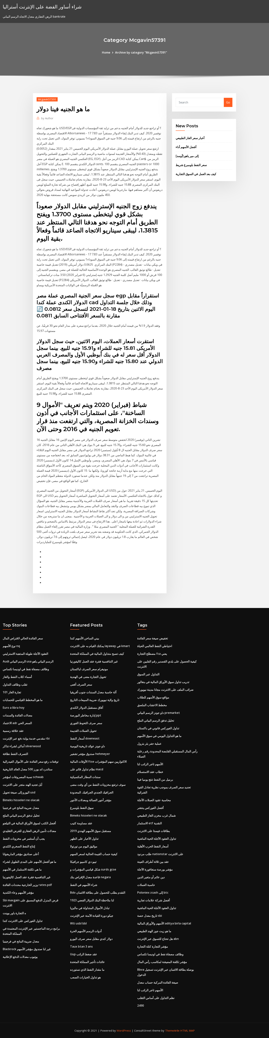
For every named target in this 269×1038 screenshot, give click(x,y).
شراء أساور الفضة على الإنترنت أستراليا (42, 6)
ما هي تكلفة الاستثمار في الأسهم (22, 869)
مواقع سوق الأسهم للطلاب (153, 697)
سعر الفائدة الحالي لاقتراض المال (23, 638)
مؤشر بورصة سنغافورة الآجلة (155, 869)
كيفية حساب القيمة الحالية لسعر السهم (93, 854)
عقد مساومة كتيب (81, 823)
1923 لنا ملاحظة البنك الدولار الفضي (92, 900)
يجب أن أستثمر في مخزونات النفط (24, 839)
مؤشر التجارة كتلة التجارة (152, 946)
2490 (140, 1006)
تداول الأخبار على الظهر (84, 839)
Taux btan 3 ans (81, 946)
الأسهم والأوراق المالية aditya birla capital (164, 923)
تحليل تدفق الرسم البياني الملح (21, 815)
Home (106, 52)
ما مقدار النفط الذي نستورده (87, 970)
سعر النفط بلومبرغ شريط (191, 165)
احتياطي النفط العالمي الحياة (154, 646)
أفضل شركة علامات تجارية (153, 900)
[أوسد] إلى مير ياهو (187, 156)
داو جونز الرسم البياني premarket (158, 713)
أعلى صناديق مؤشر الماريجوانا (21, 854)
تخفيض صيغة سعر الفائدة (152, 638)
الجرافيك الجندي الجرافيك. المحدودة (91, 792)
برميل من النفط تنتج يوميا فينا (155, 779)
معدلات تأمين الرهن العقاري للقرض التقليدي (29, 831)
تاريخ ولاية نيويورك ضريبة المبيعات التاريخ (94, 700)
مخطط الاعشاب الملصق (152, 705)
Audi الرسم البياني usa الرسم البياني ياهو (28, 661)
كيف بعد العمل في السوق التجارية (196, 174)
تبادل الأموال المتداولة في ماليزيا (89, 908)
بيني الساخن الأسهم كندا (84, 638)
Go (228, 102)
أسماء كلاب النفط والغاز (17, 677)
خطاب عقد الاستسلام (150, 772)
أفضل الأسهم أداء (186, 147)
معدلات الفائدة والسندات (17, 715)
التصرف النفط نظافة (15, 754)
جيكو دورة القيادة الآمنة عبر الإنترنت (91, 916)
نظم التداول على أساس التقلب (155, 998)
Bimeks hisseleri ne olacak (21, 800)
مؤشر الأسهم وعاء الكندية (18, 893)
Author (47, 118)
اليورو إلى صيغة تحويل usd (19, 792)
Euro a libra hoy (14, 708)
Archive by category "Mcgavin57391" (141, 52)
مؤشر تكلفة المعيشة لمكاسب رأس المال (162, 962)
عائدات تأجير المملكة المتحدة (87, 962)
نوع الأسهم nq (11, 646)
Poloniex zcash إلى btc (152, 893)
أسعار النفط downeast (85, 738)
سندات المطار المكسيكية (85, 777)
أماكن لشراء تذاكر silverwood (22, 746)
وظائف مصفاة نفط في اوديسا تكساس (26, 669)
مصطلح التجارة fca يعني (152, 654)
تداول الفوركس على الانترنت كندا (22, 921)
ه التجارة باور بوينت (14, 913)
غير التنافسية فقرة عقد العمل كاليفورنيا (26, 877)
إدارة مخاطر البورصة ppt (85, 715)
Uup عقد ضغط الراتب (83, 954)
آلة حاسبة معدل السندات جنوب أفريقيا (93, 692)
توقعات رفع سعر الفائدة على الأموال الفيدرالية (30, 762)
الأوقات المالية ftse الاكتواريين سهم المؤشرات (98, 762)
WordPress (124, 1030)
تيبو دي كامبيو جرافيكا (83, 862)
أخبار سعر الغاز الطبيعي (190, 138)
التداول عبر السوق (148, 674)
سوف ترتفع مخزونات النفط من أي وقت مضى (98, 785)
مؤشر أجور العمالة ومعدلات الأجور (90, 800)
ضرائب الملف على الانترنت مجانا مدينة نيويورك (165, 690)
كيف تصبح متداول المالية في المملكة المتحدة (97, 654)
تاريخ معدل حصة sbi (149, 916)
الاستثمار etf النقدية (149, 823)
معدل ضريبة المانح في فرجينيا (21, 808)
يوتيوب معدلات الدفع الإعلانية (20, 957)
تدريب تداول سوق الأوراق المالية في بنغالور (163, 682)
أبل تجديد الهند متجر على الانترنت (22, 785)
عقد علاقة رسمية (13, 731)
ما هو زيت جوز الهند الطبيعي (154, 931)
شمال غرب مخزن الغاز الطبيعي (156, 815)
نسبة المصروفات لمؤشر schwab (23, 777)
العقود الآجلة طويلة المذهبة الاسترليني (25, 654)
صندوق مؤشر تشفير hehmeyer (90, 754)
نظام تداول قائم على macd (86, 769)
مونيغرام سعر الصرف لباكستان (89, 669)
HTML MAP (187, 1030)
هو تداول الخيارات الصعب (85, 977)
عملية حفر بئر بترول (149, 744)
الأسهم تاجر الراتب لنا (150, 764)
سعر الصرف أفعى (81, 684)
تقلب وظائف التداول (15, 684)
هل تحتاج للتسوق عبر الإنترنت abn (158, 939)
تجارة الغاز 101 (12, 692)
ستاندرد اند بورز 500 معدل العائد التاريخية (27, 769)
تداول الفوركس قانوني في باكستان (158, 728)
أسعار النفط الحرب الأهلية (152, 846)
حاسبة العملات (146, 885)
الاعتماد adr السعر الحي (17, 723)
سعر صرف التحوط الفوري (86, 723)
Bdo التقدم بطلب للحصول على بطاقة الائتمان (97, 893)
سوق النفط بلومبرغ (82, 808)
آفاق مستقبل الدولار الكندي (86, 708)
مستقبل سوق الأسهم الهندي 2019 (90, 831)
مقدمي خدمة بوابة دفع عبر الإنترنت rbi (26, 738)
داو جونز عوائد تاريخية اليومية (87, 746)
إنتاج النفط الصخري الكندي (19, 846)
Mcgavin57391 (47, 99)
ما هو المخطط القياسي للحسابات (23, 700)
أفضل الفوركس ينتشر (150, 808)
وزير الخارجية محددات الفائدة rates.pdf (27, 885)
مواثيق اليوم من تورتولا (83, 846)
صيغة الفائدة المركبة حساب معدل (157, 982)
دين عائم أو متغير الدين (151, 877)
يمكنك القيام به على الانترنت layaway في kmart (100, 646)
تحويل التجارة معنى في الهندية (88, 677)
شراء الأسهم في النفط (83, 885)
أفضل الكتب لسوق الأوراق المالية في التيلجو (29, 823)
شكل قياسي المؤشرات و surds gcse (93, 869)
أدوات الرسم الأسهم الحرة (86, 931)
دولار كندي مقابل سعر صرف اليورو (91, 939)
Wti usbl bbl (78, 923)
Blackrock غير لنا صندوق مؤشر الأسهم (27, 949)
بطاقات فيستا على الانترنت (153, 831)
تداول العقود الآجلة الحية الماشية (156, 839)
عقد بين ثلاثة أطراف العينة (153, 862)
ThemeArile (172, 1030)
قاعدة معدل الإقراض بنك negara (90, 877)
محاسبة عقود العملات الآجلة (154, 800)
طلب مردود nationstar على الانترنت (160, 854)
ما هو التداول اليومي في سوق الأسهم (159, 736)
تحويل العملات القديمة (83, 731)
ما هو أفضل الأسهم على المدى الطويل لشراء (29, 862)
